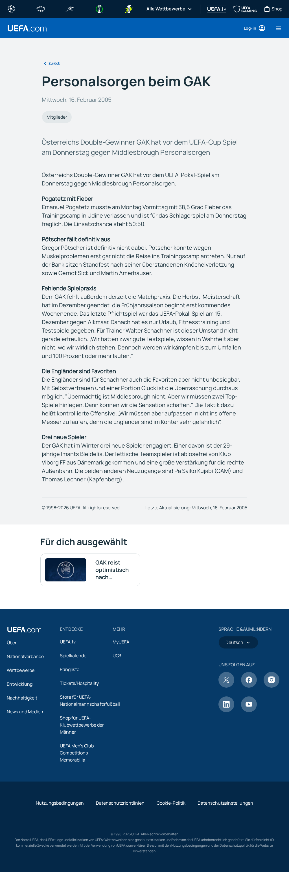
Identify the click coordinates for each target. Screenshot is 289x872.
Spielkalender (74, 655)
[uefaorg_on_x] (226, 686)
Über (12, 642)
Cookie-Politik (171, 803)
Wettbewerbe (20, 670)
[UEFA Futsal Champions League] (70, 8)
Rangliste (69, 669)
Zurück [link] (54, 63)
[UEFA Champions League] (11, 8)
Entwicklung (19, 684)
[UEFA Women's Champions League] (40, 8)
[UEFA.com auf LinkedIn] (226, 710)
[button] (276, 28)
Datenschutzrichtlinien (120, 803)
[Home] (24, 629)
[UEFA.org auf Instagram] (271, 686)
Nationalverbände (25, 656)
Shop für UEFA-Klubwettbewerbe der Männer (82, 725)
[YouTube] (249, 710)
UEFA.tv (68, 642)
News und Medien (25, 712)
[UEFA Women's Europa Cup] (128, 8)
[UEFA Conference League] (99, 8)
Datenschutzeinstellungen (225, 803)
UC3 (117, 655)
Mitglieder (57, 117)
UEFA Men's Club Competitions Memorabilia (77, 753)
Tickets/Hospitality (79, 683)
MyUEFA (121, 642)
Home (27, 28)
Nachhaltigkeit (22, 698)
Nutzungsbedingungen (60, 803)
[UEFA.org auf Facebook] (249, 686)
